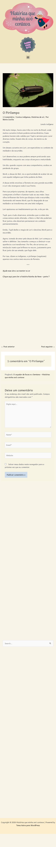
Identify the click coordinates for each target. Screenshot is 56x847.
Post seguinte (48, 346)
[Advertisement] (28, 310)
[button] (28, 57)
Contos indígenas (23, 117)
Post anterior (8, 346)
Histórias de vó (37, 117)
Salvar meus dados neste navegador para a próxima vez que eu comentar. (24, 466)
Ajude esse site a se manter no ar (16, 270)
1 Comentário (8, 117)
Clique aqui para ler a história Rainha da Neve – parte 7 (26, 276)
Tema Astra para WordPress (28, 825)
